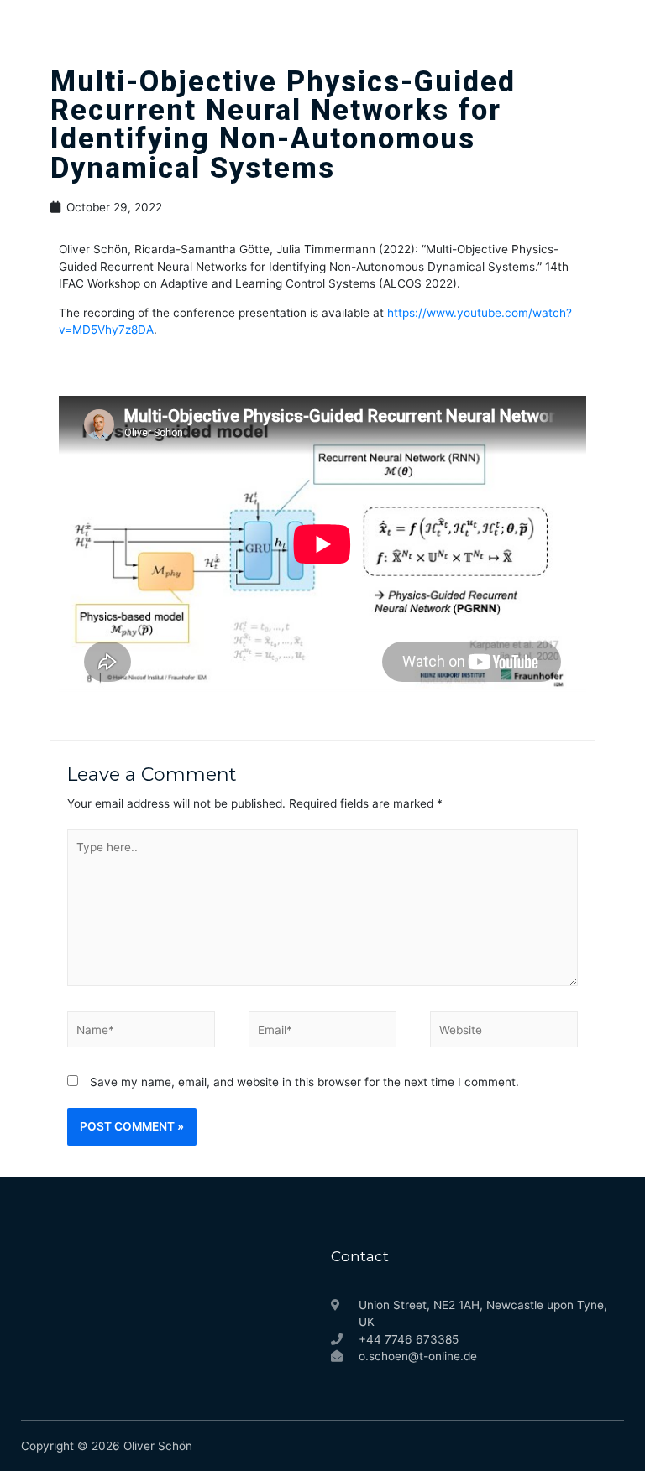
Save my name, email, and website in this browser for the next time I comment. (304, 1082)
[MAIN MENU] (607, 29)
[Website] (504, 1033)
